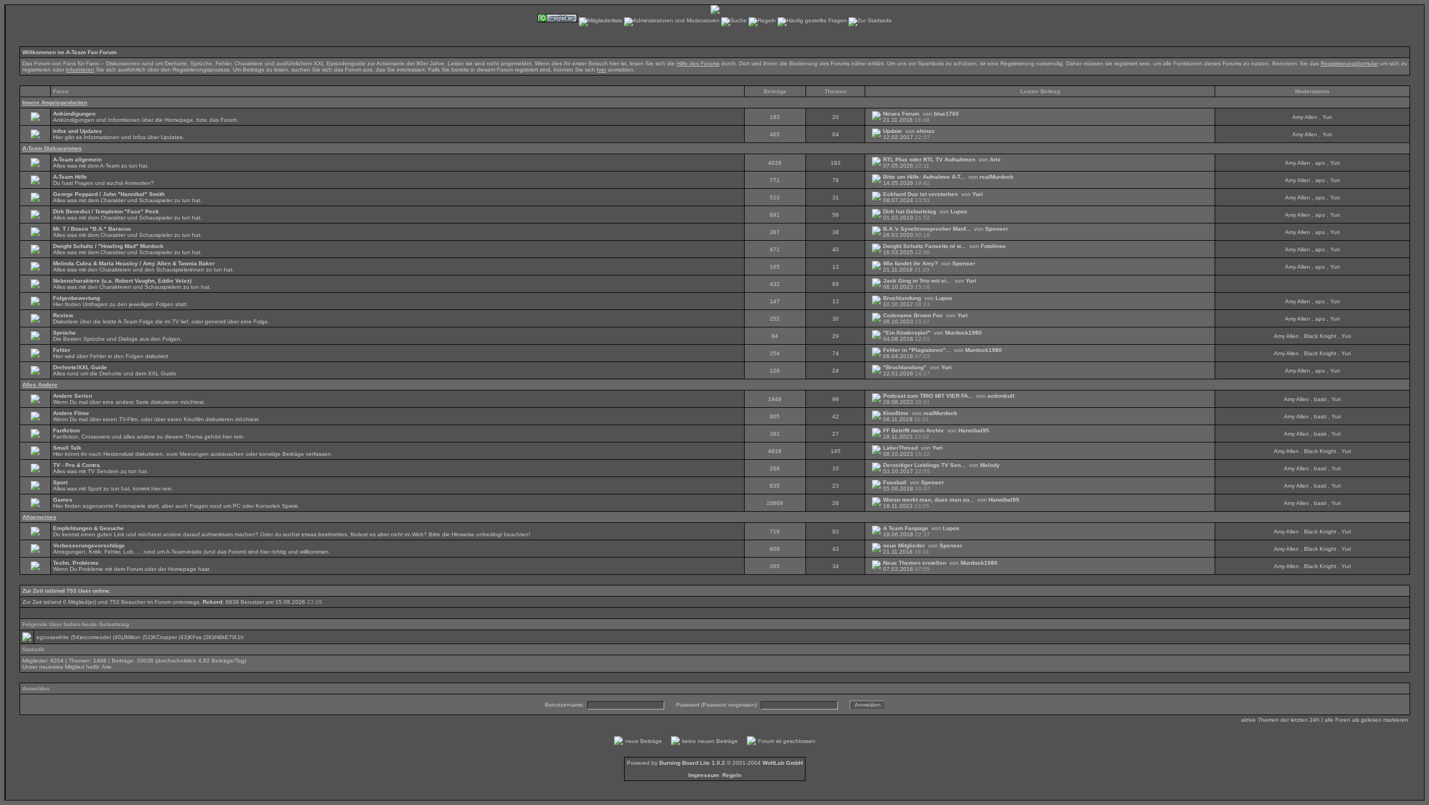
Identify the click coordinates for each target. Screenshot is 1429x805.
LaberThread (900, 448)
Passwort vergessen (729, 705)
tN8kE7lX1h (228, 637)
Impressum (703, 775)
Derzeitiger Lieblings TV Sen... (924, 465)
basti (1320, 399)
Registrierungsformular (1349, 63)
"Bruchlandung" (905, 367)
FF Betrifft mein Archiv (913, 430)
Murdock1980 (963, 333)
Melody (990, 465)
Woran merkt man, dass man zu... (928, 500)
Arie (995, 159)
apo (1320, 163)
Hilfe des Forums (698, 63)
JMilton (132, 637)
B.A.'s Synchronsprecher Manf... (927, 229)
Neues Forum (901, 114)
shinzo (925, 131)
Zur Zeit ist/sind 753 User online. (66, 591)
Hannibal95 (973, 430)
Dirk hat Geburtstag (909, 211)
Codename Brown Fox (913, 315)
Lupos (959, 211)
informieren (80, 69)
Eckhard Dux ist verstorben (920, 194)
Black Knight (1320, 336)
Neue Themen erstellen (914, 563)
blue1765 (946, 114)
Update (892, 131)
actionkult (1000, 396)
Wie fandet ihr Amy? (910, 263)
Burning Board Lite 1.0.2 (692, 763)
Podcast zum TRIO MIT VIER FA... (928, 396)
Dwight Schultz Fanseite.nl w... (924, 246)
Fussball (895, 482)
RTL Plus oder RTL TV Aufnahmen (929, 159)
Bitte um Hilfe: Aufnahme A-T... (924, 177)
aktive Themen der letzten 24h (1280, 720)
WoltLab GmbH (783, 763)
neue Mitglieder (904, 545)
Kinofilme (896, 413)
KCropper (164, 637)
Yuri (1327, 117)
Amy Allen (1304, 117)
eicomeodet (96, 637)
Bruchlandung (902, 298)
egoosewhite (52, 637)
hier (601, 69)
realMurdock (997, 177)
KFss (195, 637)
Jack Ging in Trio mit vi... (917, 281)
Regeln (731, 775)
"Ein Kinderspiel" (907, 333)
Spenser (996, 229)
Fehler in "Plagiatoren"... (917, 350)
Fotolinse (993, 246)
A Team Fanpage (905, 528)
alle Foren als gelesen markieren (1366, 720)
